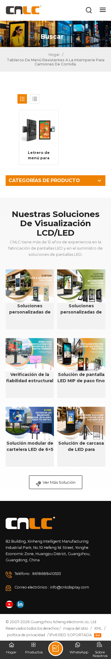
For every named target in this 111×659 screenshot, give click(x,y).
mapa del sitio (75, 628)
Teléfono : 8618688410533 (38, 573)
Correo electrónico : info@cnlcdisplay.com (52, 587)
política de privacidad (26, 635)
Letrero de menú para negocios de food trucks (38, 155)
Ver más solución (59, 482)
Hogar (54, 54)
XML (98, 628)
